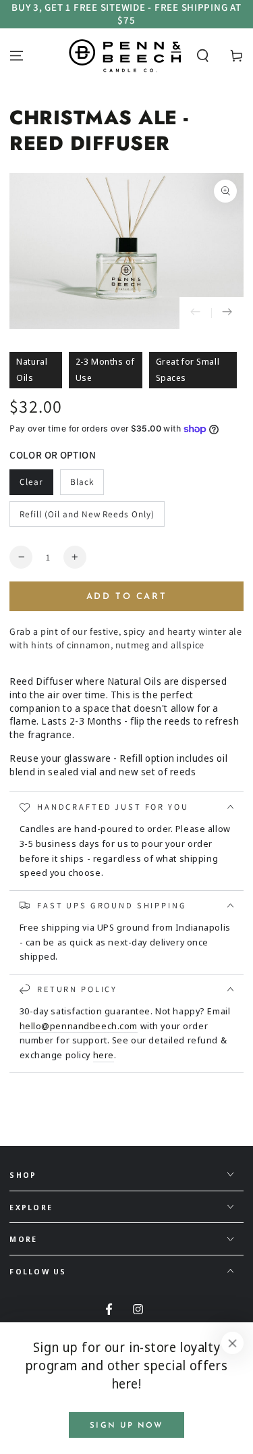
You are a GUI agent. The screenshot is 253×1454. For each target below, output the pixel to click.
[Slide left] (195, 313)
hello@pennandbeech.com (79, 1026)
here (103, 1055)
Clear (31, 481)
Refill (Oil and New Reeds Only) (87, 514)
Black (82, 481)
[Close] (233, 1343)
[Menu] (16, 55)
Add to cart (126, 596)
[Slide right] (227, 313)
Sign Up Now (126, 1426)
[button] (202, 55)
